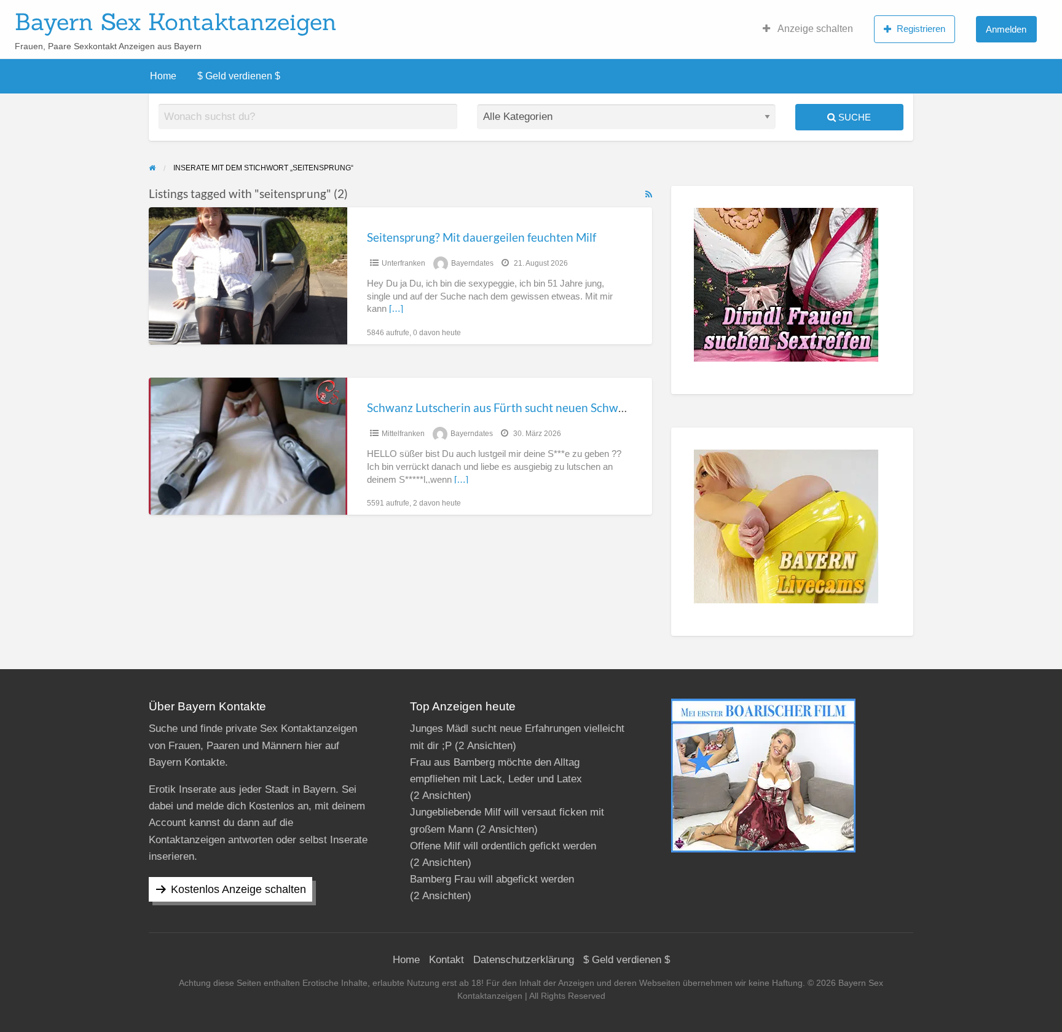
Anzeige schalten (814, 28)
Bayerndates (472, 263)
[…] (396, 309)
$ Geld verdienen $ (238, 76)
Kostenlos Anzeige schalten (238, 889)
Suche (853, 117)
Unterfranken (403, 263)
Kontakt (446, 960)
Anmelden (1006, 29)
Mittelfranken (403, 433)
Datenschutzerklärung (523, 960)
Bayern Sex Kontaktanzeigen (176, 21)
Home (163, 76)
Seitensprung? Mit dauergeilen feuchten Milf (481, 237)
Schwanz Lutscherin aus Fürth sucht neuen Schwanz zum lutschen (537, 407)
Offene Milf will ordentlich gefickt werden (503, 846)
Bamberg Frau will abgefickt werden (492, 879)
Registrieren (921, 28)
